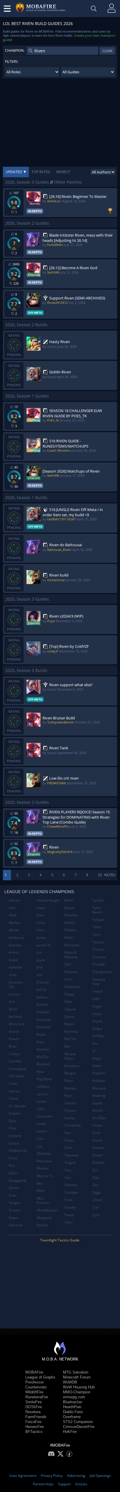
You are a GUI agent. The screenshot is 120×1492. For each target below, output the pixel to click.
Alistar (14, 929)
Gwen (13, 1217)
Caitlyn (14, 1053)
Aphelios (16, 967)
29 (100, 874)
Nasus (69, 907)
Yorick (97, 1140)
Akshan (15, 922)
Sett (67, 1132)
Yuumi (97, 1155)
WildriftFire (34, 1392)
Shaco (69, 1140)
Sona (68, 1199)
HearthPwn (72, 1407)
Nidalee (70, 929)
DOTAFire (33, 1407)
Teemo (98, 942)
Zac (95, 1170)
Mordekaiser (47, 1210)
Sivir (67, 1177)
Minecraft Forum (77, 1377)
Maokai (43, 1168)
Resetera (32, 1412)
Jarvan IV (44, 945)
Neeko (69, 922)
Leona (42, 1101)
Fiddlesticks (18, 1150)
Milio (41, 1190)
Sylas (68, 1222)
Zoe (95, 1207)
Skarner (70, 1184)
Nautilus (71, 915)
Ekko (12, 1120)
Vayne (97, 1021)
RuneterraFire (36, 1397)
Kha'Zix (42, 1056)
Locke (41, 1123)
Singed (69, 1162)
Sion (67, 1170)
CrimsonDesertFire (78, 1426)
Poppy (69, 994)
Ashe (13, 974)
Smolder (71, 1192)
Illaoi (40, 915)
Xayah (97, 1103)
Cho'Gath (16, 1076)
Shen (68, 1147)
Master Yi (44, 1175)
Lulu (40, 1138)
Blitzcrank (17, 1023)
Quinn (69, 1016)
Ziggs (96, 1192)
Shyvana (71, 1155)
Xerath (97, 1110)
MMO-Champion (76, 1392)
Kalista (42, 997)
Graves (14, 1210)
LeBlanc (43, 1086)
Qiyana (70, 1009)
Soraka (70, 1207)
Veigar (97, 1028)
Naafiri (42, 1225)
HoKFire (70, 1431)
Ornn (68, 979)
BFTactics (34, 1431)
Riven (68, 1080)
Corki (13, 1083)
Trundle (98, 964)
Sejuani (70, 1110)
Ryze (68, 1095)
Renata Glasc (70, 1056)
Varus (97, 1013)
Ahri (12, 907)
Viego (96, 1058)
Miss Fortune (43, 1200)
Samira (70, 1103)
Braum (14, 1038)
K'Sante (43, 982)
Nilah (68, 937)
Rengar (70, 1073)
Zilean (97, 1199)
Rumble (70, 1088)
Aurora (14, 994)
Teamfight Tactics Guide (60, 1240)
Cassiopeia (18, 1068)
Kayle (41, 1034)
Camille (15, 1061)
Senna (69, 1117)
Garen (14, 1187)
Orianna (70, 971)
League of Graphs (40, 1377)
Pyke (68, 1001)
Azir (12, 1001)
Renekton (72, 1065)
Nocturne (72, 945)
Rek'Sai (70, 1038)
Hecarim (16, 1225)
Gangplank (17, 1180)
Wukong (98, 1095)
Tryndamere (102, 971)
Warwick (99, 1088)
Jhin (40, 967)
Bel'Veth (15, 1016)
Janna (41, 937)
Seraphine (72, 1125)
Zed (95, 1177)
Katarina (43, 1026)
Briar (13, 1046)
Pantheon (72, 986)
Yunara (98, 1147)
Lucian (42, 1131)
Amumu (15, 945)
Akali (13, 915)
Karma (42, 1004)
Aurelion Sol (15, 984)
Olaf (67, 964)
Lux (39, 1146)
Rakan (69, 1023)
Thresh (98, 949)
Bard (13, 1009)
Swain (69, 1214)
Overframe (72, 1417)
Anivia (14, 952)
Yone (96, 1132)
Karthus (43, 1012)
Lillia (40, 1108)
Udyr (96, 998)
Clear (107, 51)
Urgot (97, 1006)
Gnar (13, 1195)
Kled (40, 1071)
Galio (13, 1172)
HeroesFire (34, 1426)
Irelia (41, 922)
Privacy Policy (52, 1475)
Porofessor (34, 1382)
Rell (67, 1046)
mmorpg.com (74, 1397)
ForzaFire (33, 1422)
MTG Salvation (75, 1372)
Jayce (41, 959)
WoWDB (70, 1382)
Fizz (12, 1165)
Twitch (97, 991)
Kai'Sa (42, 989)
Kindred (43, 1064)
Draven (15, 1113)
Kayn (41, 1041)
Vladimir (99, 1073)
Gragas (15, 1202)
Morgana (44, 1217)
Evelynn (15, 1135)
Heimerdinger (48, 900)
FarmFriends (36, 1417)
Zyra (96, 1214)
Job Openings (100, 1475)
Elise (12, 1128)
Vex (95, 1043)
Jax (39, 952)
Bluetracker (72, 1402)
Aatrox (14, 900)
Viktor (97, 1065)
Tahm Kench (97, 910)
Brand (14, 1031)
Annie (13, 959)
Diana (13, 1098)
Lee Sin (42, 1094)
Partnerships (43, 1484)
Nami (68, 900)
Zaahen (98, 1162)
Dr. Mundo (17, 1106)
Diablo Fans (73, 1412)
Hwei (41, 907)
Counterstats (36, 1387)
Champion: (14, 50)
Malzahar (44, 1161)
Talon (96, 927)
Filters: (11, 61)
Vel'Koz (98, 1035)
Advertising (76, 1475)
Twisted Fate (98, 982)
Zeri (95, 1184)
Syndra (98, 900)
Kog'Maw (44, 1078)
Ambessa (16, 937)
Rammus (71, 1031)
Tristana (99, 957)
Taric (96, 934)
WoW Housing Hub (79, 1387)
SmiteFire (33, 1402)
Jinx (39, 974)
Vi (93, 1051)
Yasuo (97, 1125)
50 (114, 874)
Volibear (99, 1080)
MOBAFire (34, 1372)
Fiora (13, 1158)
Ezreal (14, 1143)
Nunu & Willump (70, 954)
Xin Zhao (99, 1117)
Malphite (44, 1153)
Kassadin (44, 1019)
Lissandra (44, 1116)
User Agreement (22, 1475)
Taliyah (98, 919)
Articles (81, 1484)
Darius (14, 1091)
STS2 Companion (78, 1422)
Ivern (41, 929)
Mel (40, 1183)
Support (64, 1484)
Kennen (43, 1049)
